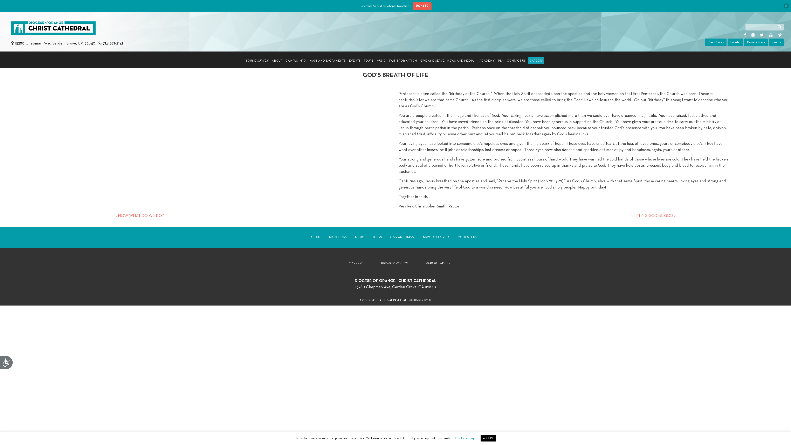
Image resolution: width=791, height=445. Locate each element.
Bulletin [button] (735, 42)
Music (381, 60)
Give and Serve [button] (432, 60)
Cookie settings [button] (465, 438)
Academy (487, 60)
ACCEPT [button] (488, 438)
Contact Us (516, 60)
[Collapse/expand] (786, 6)
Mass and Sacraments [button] (327, 60)
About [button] (277, 60)
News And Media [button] (460, 60)
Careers (536, 60)
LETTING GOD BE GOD (652, 216)
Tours (368, 60)
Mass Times (338, 237)
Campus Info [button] (296, 60)
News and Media (436, 237)
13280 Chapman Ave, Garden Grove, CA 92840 (55, 43)
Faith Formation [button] (403, 60)
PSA (500, 60)
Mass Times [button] (716, 42)
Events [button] (776, 42)
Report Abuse (438, 263)
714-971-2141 (113, 43)
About (315, 237)
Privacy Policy (394, 263)
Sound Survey (257, 60)
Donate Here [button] (756, 42)
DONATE (422, 5)
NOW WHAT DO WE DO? (140, 216)
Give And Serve (402, 237)
